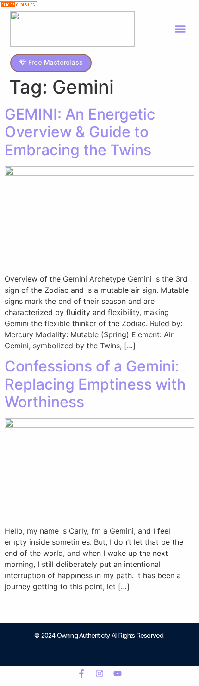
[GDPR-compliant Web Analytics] (18, 5)
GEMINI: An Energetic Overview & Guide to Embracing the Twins (80, 132)
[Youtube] (117, 673)
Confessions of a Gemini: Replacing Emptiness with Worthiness (95, 384)
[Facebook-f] (81, 673)
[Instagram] (99, 673)
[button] (180, 29)
